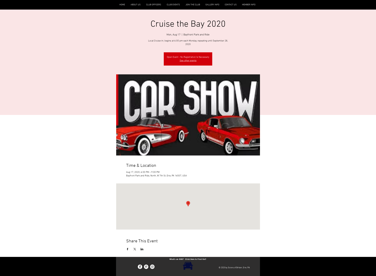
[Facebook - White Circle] (140, 267)
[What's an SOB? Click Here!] (187, 265)
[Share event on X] (134, 249)
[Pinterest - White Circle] (146, 267)
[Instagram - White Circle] (152, 267)
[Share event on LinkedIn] (142, 249)
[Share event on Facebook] (127, 249)
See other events (188, 60)
